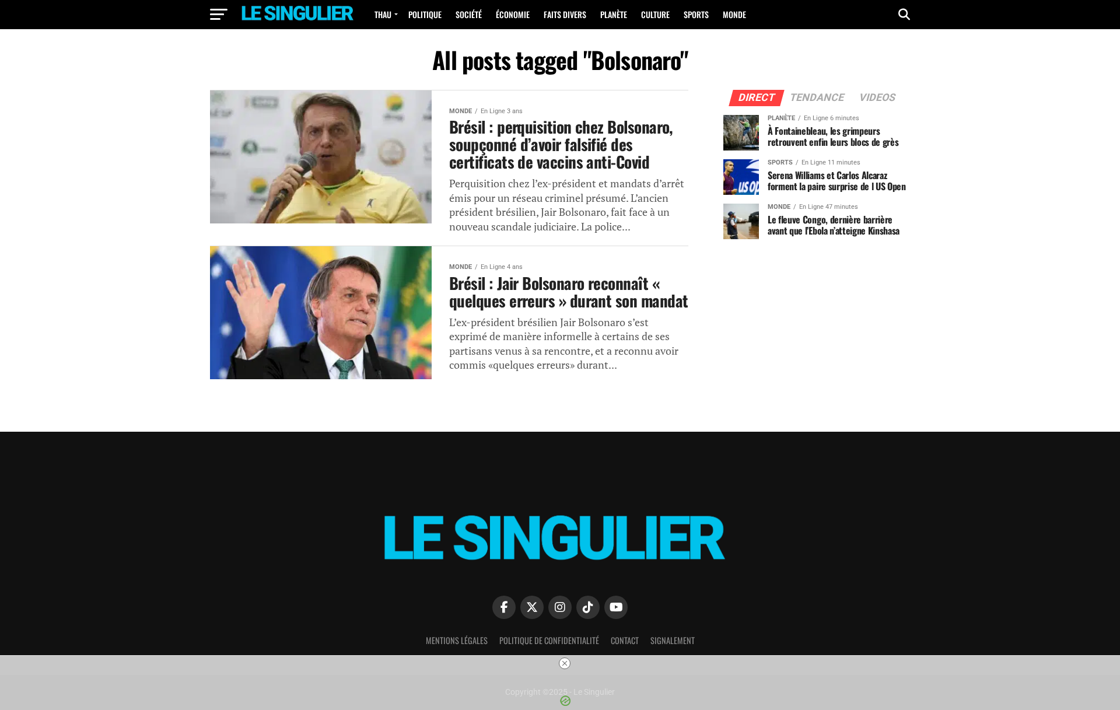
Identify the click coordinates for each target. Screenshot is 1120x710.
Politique (425, 14)
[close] (564, 663)
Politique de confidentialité (549, 640)
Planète (613, 14)
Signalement (672, 640)
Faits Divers (565, 14)
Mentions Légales (457, 640)
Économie (513, 14)
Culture (655, 14)
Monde (734, 14)
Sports (696, 14)
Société (469, 14)
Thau (382, 14)
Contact (625, 640)
